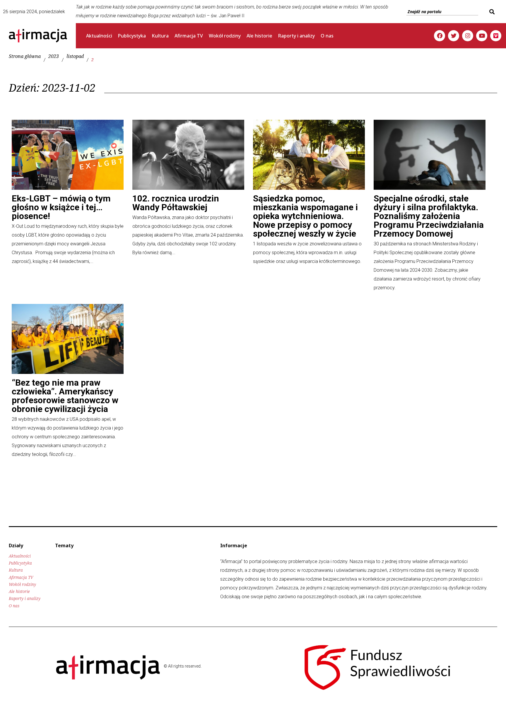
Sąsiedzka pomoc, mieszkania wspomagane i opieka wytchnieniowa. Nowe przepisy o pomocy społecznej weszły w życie (305, 216)
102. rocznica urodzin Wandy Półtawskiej (175, 202)
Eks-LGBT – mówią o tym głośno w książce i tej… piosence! (61, 207)
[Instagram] (467, 35)
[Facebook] (439, 35)
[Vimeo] (495, 35)
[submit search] (491, 11)
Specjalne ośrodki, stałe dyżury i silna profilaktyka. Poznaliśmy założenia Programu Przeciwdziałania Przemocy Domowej (429, 216)
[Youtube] (481, 35)
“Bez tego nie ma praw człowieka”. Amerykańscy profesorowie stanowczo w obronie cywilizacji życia (65, 395)
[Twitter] (453, 35)
